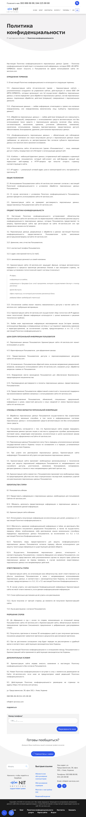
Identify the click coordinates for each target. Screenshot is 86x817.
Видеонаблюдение (42, 796)
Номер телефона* (15, 716)
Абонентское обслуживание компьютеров (41, 776)
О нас (35, 10)
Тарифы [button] (66, 10)
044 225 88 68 (42, 3)
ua (77, 10)
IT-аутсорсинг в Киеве (16, 38)
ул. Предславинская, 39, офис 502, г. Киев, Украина (67, 767)
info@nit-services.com (70, 781)
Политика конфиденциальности (40, 810)
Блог (41, 10)
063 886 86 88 (27, 3)
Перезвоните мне (67, 729)
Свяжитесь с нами (44, 754)
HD (73, 10)
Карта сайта (42, 812)
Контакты (48, 10)
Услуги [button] (57, 10)
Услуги (53, 812)
